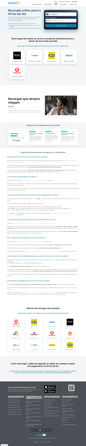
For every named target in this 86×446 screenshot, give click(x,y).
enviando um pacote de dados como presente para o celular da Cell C (42, 251)
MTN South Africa (11, 162)
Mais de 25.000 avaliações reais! (69, 424)
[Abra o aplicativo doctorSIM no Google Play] (50, 391)
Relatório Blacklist (48, 402)
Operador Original (48, 404)
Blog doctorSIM (65, 419)
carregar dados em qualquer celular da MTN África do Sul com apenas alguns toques (34, 223)
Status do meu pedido (67, 400)
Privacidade (36, 442)
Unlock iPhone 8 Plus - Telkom (52, 411)
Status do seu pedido (65, 1)
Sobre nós (64, 422)
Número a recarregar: (50, 17)
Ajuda (56, 1)
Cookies (48, 441)
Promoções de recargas (13, 400)
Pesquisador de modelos (49, 400)
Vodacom (73, 160)
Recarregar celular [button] (36, 4)
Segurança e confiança (67, 408)
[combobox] (48, 20)
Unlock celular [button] (63, 4)
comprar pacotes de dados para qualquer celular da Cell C (29, 241)
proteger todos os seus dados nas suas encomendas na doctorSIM (38, 292)
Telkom (69, 160)
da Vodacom (43, 180)
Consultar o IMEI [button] (72, 4)
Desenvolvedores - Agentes (69, 417)
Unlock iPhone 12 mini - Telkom (52, 416)
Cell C (17, 162)
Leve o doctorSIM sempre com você (22, 387)
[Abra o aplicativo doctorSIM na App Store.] (50, 387)
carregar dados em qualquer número (30, 180)
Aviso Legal (43, 442)
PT (76, 1)
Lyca (21, 162)
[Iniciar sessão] (72, 1)
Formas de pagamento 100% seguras (68, 411)
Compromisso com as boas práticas (68, 405)
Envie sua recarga (61, 25)
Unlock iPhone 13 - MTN (50, 413)
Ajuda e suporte (65, 402)
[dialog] (4, 445)
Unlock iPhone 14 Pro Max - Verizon (51, 408)
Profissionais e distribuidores (68, 415)
